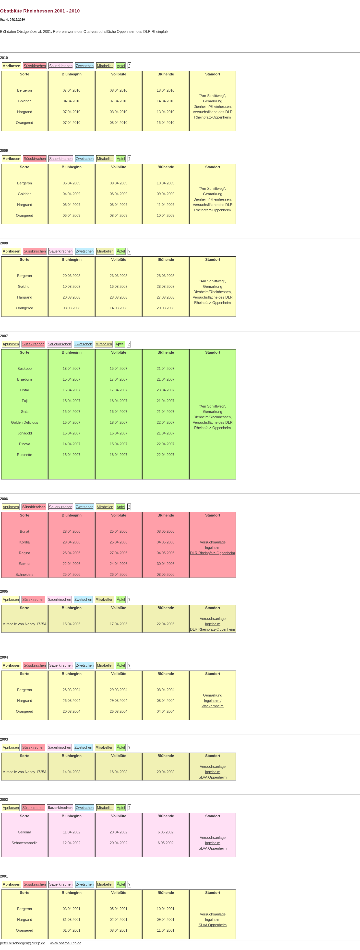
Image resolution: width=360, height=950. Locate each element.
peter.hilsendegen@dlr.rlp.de (22, 943)
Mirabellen (105, 66)
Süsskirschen (35, 66)
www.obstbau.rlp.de (65, 943)
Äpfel (121, 66)
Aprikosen (11, 344)
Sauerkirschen (60, 66)
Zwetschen (85, 66)
